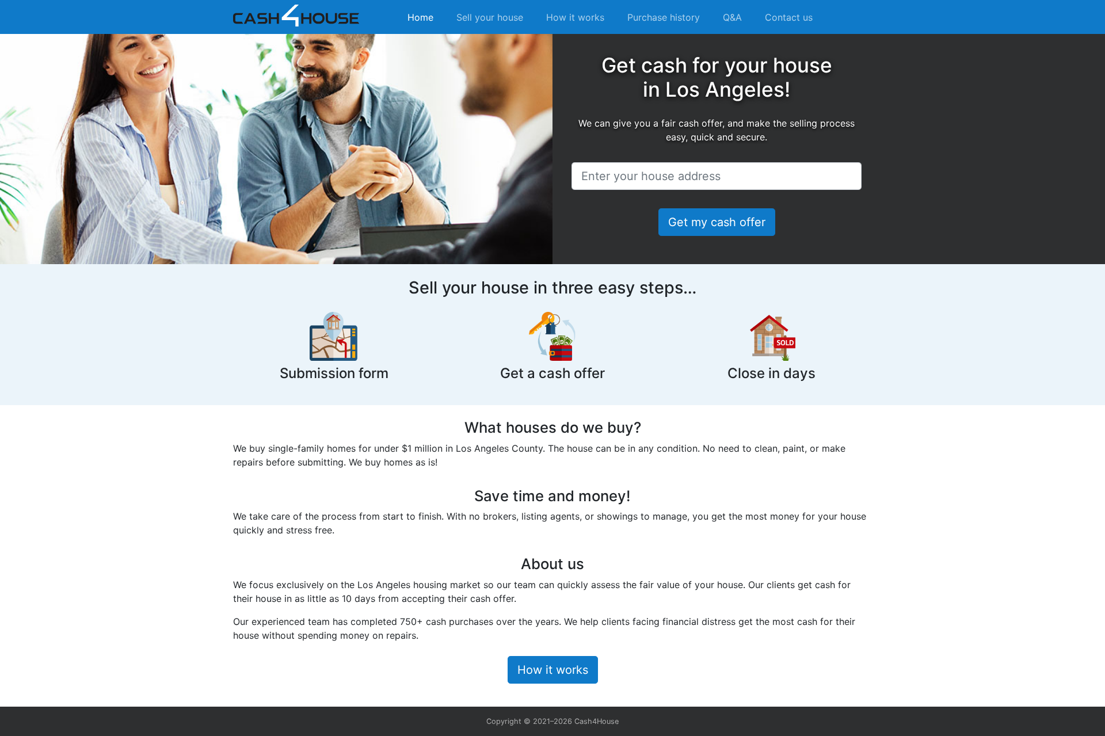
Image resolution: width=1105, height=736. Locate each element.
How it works (575, 17)
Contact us (789, 17)
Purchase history (663, 17)
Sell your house (489, 17)
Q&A (732, 17)
